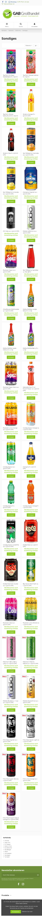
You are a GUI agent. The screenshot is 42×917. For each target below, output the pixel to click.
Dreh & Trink (8, 846)
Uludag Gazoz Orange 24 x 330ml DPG (31, 428)
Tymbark (7, 857)
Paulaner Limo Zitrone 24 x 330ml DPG (31, 623)
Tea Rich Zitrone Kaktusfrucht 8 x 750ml (10, 115)
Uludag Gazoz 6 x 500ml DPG (8, 506)
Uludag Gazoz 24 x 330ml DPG (9, 467)
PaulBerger (8, 849)
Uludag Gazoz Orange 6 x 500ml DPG (30, 506)
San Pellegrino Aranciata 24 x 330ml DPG (31, 154)
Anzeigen (11, 84)
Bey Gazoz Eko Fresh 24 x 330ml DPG (30, 584)
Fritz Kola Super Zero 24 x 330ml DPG (10, 779)
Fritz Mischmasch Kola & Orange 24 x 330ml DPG (11, 818)
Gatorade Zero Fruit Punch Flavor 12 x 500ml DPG (31, 388)
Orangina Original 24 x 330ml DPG (30, 193)
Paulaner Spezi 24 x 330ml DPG (9, 271)
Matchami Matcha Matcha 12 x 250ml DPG (30, 662)
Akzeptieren (15, 911)
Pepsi (6, 851)
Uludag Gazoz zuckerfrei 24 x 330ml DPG (11, 545)
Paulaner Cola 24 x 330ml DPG (9, 623)
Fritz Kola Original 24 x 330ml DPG (10, 740)
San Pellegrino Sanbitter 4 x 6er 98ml (30, 271)
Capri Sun (7, 842)
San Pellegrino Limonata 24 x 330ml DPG (11, 193)
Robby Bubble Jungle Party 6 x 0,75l (30, 310)
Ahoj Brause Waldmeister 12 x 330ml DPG (11, 310)
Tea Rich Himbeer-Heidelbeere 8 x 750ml (10, 76)
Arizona (7, 840)
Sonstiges (7, 855)
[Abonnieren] (38, 875)
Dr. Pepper (8, 844)
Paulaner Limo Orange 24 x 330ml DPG (10, 428)
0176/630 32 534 (23, 2)
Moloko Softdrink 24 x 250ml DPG (30, 232)
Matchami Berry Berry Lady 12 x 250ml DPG (10, 662)
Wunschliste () (9, 4)
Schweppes (8, 853)
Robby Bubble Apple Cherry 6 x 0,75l (9, 349)
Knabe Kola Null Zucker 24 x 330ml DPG (10, 584)
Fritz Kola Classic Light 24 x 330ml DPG (31, 740)
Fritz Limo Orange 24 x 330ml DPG (30, 779)
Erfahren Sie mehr (27, 911)
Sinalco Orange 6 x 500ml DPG (29, 115)
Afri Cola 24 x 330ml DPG (11, 231)
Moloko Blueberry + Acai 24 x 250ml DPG (10, 701)
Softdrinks (7, 837)
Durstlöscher (8, 848)
